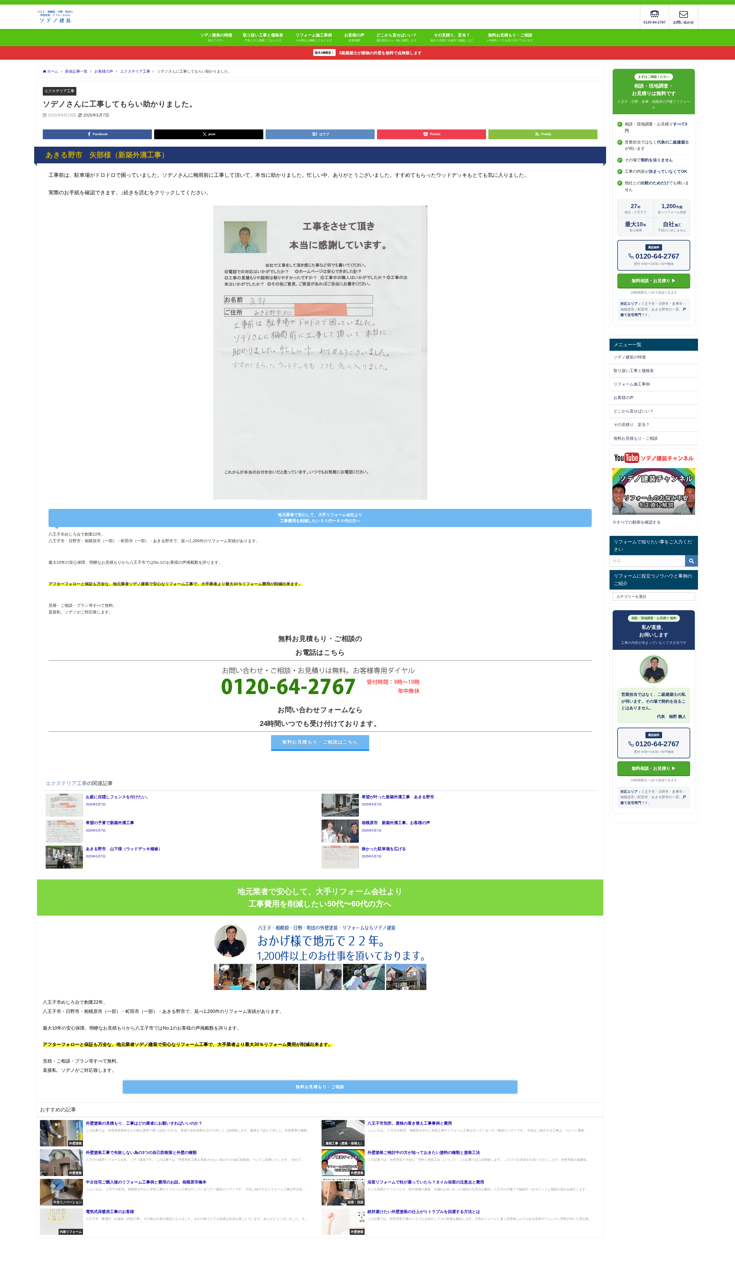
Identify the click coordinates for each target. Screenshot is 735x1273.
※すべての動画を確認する (636, 522)
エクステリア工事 (59, 91)
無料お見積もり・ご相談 (320, 1087)
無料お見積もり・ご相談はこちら (320, 742)
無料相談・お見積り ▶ (654, 280)
